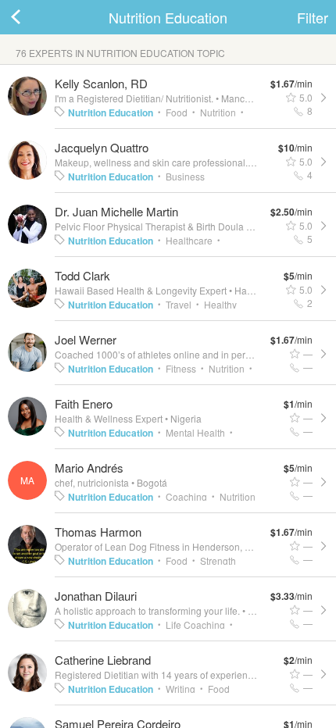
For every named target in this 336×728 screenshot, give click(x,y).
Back (31, 17)
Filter (312, 17)
